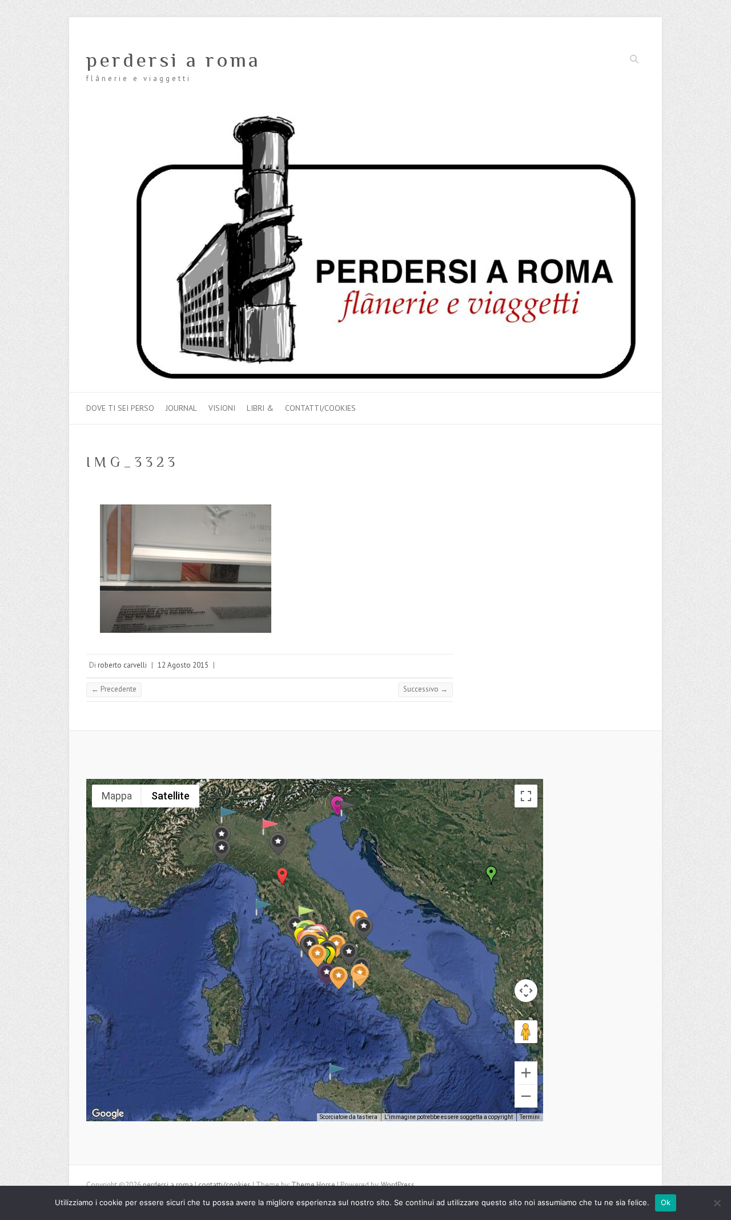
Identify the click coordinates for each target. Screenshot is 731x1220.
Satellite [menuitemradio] (170, 796)
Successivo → (425, 689)
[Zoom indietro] (526, 1096)
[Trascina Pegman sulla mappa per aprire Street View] (526, 1031)
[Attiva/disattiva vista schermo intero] (526, 796)
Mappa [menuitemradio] (117, 796)
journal (181, 408)
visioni (221, 408)
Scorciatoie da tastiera (348, 1117)
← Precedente (113, 689)
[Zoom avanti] (526, 1072)
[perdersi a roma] (365, 118)
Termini (530, 1117)
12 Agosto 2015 (183, 665)
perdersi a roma (173, 60)
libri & (260, 408)
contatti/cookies (320, 408)
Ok (666, 1202)
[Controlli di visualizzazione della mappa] (526, 990)
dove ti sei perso (120, 408)
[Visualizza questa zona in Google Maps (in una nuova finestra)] (108, 1113)
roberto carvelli (122, 665)
